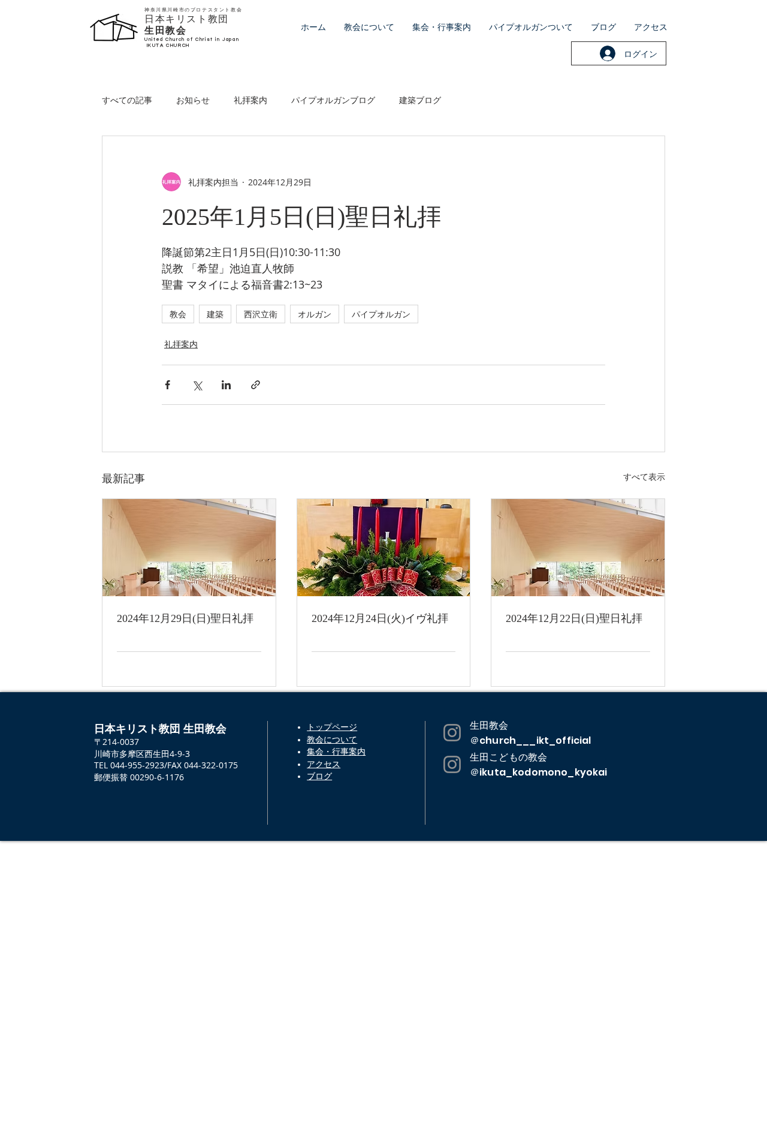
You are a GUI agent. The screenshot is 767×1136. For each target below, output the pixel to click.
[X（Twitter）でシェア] (197, 384)
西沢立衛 (260, 314)
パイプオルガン (381, 314)
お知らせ (193, 100)
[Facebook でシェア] (167, 384)
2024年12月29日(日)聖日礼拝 (185, 618)
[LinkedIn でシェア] (226, 384)
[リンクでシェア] (255, 384)
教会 (178, 314)
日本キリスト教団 (186, 19)
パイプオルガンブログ (333, 100)
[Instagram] (452, 732)
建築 (215, 314)
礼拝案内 (250, 100)
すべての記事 (127, 100)
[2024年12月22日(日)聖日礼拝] (578, 547)
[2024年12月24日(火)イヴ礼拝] (383, 547)
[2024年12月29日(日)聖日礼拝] (189, 547)
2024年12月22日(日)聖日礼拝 (574, 618)
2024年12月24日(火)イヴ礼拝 (380, 618)
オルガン (314, 314)
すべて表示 (644, 476)
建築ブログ (420, 100)
